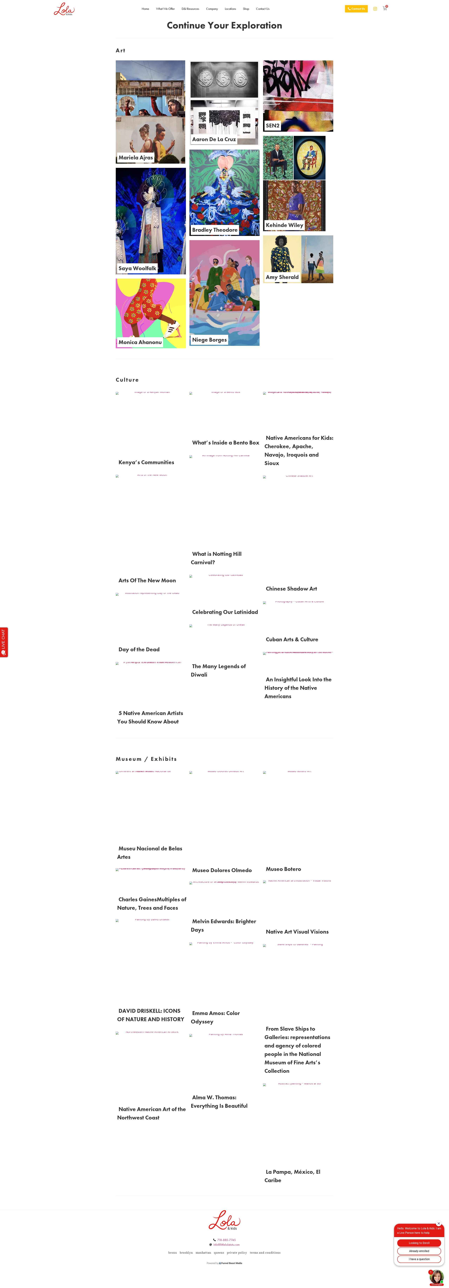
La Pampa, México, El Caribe (292, 1176)
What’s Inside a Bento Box (225, 442)
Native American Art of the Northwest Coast (151, 1113)
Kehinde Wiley (284, 225)
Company (212, 9)
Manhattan (203, 1252)
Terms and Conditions (265, 1252)
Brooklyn (186, 1252)
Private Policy (237, 1252)
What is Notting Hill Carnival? (216, 558)
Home (145, 9)
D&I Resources (190, 9)
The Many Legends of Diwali (218, 670)
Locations (230, 9)
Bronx (172, 1252)
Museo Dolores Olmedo (222, 870)
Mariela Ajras (136, 157)
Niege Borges (209, 339)
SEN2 (273, 125)
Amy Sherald (282, 277)
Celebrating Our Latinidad (225, 612)
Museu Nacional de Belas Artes (149, 853)
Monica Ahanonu (140, 342)
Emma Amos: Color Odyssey (215, 1017)
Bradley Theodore (215, 229)
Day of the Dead (139, 649)
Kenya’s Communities (146, 462)
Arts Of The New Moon (147, 580)
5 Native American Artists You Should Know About (150, 717)
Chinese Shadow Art (291, 588)
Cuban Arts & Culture (292, 639)
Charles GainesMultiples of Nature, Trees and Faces (151, 903)
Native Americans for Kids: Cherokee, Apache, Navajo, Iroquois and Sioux (298, 450)
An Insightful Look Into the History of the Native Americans (298, 688)
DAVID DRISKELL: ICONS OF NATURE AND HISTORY (150, 1015)
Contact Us (262, 9)
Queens (219, 1252)
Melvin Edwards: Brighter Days (223, 925)
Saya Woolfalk (137, 268)
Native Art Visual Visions (297, 931)
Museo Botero (283, 869)
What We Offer (165, 9)
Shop (246, 9)
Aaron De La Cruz (214, 139)
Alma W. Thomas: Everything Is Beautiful (219, 1101)
